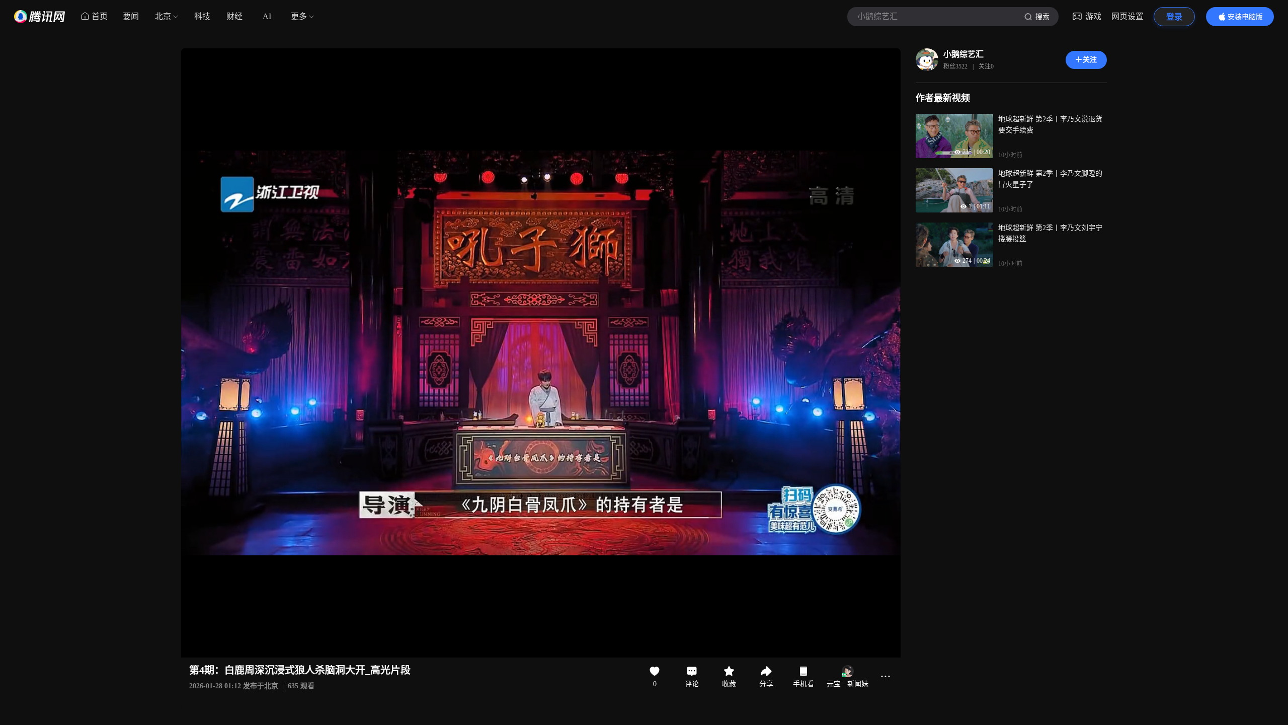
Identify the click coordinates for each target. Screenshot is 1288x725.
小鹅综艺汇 (963, 54)
